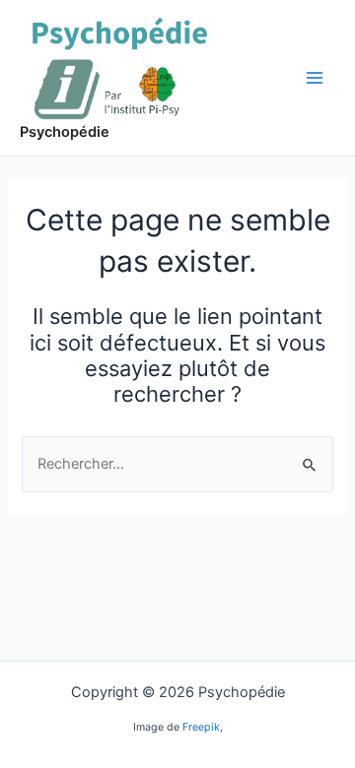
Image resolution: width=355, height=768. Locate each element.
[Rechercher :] (177, 464)
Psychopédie (64, 132)
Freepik (201, 727)
